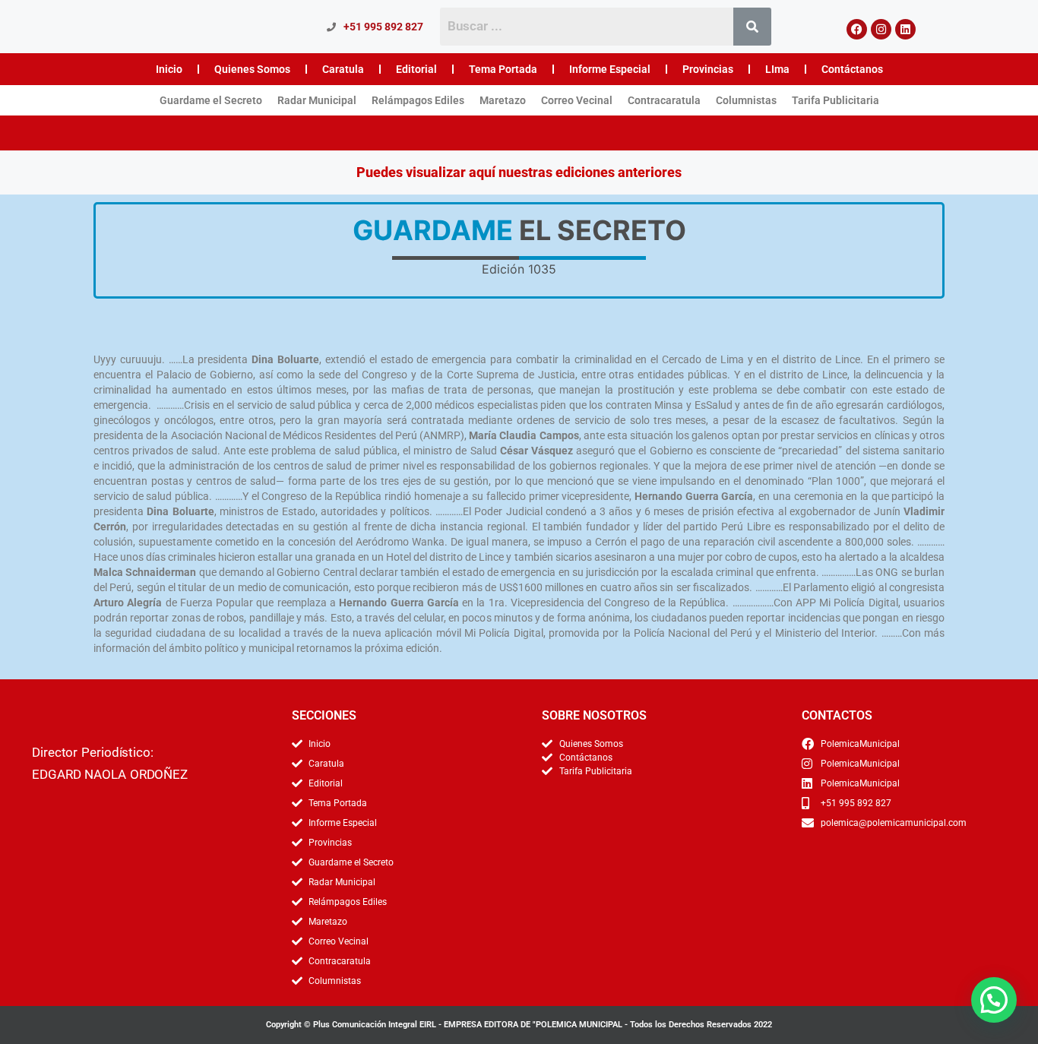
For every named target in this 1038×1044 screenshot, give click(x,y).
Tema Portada (503, 69)
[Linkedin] (905, 29)
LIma (777, 69)
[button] (994, 1000)
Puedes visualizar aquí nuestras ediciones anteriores (519, 172)
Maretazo (502, 100)
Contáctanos (852, 69)
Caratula (343, 69)
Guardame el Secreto (211, 100)
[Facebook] (857, 29)
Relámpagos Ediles (418, 100)
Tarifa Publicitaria (835, 100)
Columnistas (746, 100)
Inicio (169, 69)
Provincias (707, 69)
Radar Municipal (316, 100)
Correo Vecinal (576, 100)
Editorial (416, 69)
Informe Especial (609, 69)
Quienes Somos (252, 69)
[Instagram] (881, 29)
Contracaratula (664, 100)
